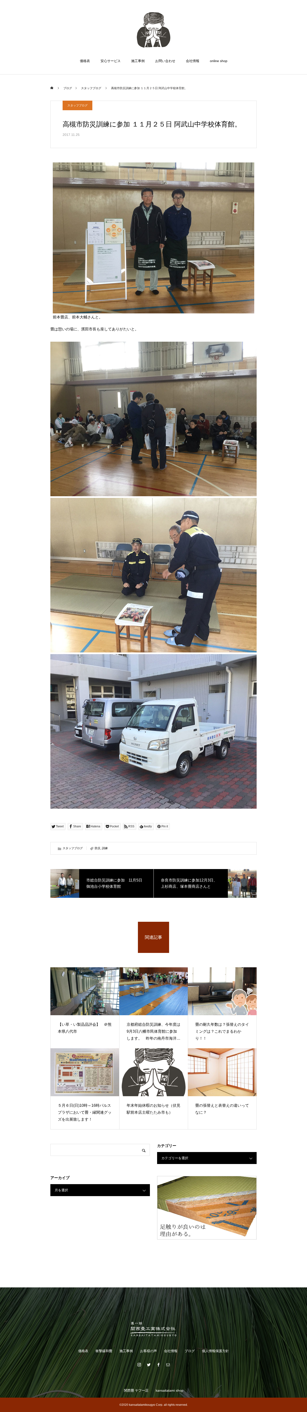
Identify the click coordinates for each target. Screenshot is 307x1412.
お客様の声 (148, 1351)
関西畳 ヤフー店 (136, 1390)
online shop (218, 61)
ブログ (190, 1351)
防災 (97, 848)
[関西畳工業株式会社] (153, 30)
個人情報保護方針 (215, 1351)
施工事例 (138, 61)
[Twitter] (148, 1364)
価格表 (85, 61)
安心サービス (110, 61)
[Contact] (167, 1364)
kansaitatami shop (169, 1390)
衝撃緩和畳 (103, 1351)
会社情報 (192, 61)
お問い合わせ (165, 61)
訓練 (105, 848)
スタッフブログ (77, 105)
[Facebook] (158, 1364)
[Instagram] (139, 1364)
